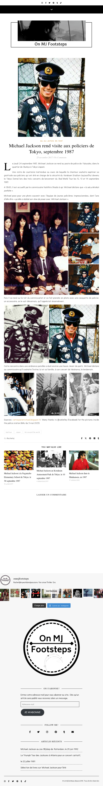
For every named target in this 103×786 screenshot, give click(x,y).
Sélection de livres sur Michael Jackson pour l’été (43, 767)
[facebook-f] (46, 3)
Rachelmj (10, 438)
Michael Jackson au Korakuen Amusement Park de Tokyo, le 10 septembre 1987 (51, 474)
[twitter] (50, 3)
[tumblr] (57, 3)
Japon (18, 432)
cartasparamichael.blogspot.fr (26, 419)
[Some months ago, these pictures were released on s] (35, 593)
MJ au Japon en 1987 (51, 141)
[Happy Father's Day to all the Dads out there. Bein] (98, 593)
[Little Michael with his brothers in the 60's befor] (15, 593)
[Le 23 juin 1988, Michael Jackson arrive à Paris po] (88, 593)
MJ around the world (32, 432)
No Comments (60, 157)
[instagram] (42, 3)
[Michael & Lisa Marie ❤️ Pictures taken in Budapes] (25, 593)
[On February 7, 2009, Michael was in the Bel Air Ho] (67, 593)
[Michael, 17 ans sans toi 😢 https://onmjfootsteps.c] (77, 593)
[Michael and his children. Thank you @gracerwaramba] (4, 595)
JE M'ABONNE (32, 712)
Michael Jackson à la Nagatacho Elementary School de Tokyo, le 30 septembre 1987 (17, 477)
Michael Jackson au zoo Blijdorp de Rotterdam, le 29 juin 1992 (49, 749)
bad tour (9, 432)
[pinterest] (54, 3)
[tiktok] (61, 3)
